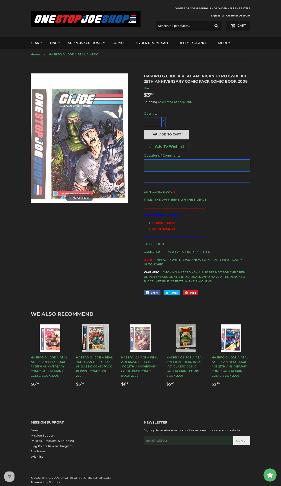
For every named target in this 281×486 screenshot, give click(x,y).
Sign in (215, 15)
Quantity (150, 113)
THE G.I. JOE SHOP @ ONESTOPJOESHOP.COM (76, 477)
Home (35, 54)
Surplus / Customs (85, 43)
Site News (38, 451)
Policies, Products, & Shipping (52, 440)
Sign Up (241, 440)
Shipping (150, 102)
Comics (119, 43)
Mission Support (42, 435)
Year (35, 43)
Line (54, 43)
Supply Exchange (192, 43)
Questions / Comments (162, 155)
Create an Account (238, 15)
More (223, 43)
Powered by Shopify (45, 482)
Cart (241, 25)
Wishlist (37, 456)
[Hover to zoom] (79, 138)
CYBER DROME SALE (152, 43)
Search (36, 430)
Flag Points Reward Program (52, 446)
